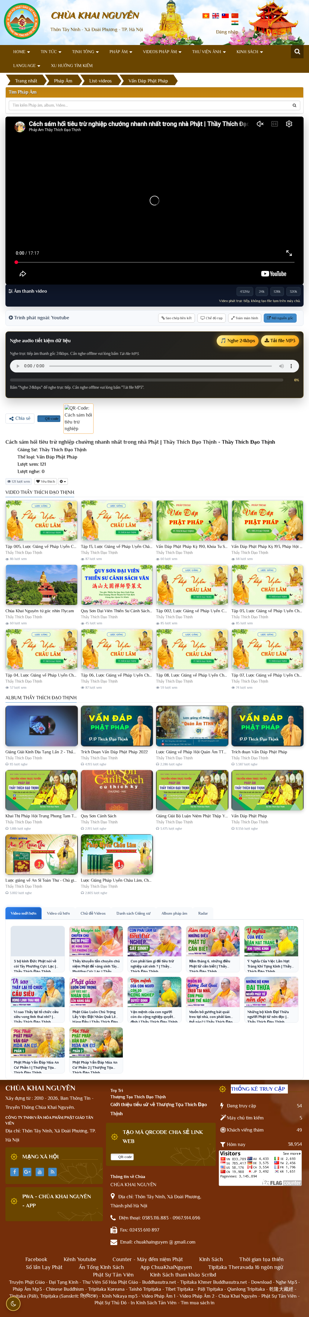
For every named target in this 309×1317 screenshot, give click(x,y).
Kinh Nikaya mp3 (120, 1296)
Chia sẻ (22, 418)
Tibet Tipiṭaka (179, 1289)
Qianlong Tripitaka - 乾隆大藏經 (260, 1289)
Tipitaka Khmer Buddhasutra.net (213, 1282)
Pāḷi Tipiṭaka (210, 1289)
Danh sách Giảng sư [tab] (133, 913)
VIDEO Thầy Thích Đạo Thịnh (39, 492)
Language (24, 65)
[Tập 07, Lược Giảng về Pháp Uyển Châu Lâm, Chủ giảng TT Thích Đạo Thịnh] (267, 649)
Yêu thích (47, 481)
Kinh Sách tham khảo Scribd (183, 1275)
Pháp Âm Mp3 (27, 1289)
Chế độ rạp (213, 318)
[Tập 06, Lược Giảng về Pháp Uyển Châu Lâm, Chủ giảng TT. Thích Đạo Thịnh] (117, 649)
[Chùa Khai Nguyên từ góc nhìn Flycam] (41, 585)
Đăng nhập (227, 32)
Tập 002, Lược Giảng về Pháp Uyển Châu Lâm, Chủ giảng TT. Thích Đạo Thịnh (226, 610)
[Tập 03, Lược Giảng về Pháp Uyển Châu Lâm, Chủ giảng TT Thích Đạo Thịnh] (267, 585)
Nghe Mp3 (286, 1282)
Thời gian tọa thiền (261, 1259)
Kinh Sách (247, 51)
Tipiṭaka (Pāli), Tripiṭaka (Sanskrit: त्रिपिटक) (53, 1296)
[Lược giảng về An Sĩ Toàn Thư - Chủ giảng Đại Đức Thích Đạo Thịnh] (41, 855)
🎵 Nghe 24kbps (237, 340)
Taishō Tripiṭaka (145, 1289)
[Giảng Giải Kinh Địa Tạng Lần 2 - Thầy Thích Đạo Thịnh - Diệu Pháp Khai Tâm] (41, 726)
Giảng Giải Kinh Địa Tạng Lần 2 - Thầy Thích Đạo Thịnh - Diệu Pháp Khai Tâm (75, 751)
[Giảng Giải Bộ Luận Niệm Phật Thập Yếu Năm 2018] (192, 790)
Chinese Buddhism (65, 1289)
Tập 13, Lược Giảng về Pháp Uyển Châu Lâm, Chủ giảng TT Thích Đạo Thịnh (149, 546)
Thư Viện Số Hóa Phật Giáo (110, 1282)
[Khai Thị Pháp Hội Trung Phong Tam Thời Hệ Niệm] (41, 790)
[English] (215, 15)
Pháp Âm (119, 51)
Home (19, 51)
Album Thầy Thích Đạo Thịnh (41, 697)
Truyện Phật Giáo (27, 1282)
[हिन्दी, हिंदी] (234, 22)
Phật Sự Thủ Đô (110, 1303)
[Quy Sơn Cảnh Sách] (117, 790)
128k (277, 291)
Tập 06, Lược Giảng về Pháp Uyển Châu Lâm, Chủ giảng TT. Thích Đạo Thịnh (150, 675)
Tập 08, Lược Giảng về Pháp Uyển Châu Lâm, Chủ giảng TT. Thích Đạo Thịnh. (225, 675)
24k (262, 291)
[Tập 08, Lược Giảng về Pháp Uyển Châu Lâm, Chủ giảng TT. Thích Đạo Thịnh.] (192, 649)
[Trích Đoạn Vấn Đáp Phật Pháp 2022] (117, 726)
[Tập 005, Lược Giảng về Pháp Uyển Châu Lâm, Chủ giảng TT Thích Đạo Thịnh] (41, 521)
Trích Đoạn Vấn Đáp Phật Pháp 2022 (114, 751)
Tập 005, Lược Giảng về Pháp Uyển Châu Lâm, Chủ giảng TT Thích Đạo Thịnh (75, 546)
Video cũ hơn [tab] (58, 913)
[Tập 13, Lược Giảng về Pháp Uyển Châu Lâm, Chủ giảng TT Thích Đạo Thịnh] (117, 521)
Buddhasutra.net (159, 1282)
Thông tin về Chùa (127, 1176)
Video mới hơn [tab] (23, 913)
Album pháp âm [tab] (174, 913)
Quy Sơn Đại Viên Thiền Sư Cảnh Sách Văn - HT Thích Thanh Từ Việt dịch (147, 610)
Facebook (36, 1259)
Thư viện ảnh (206, 51)
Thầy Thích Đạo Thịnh (248, 442)
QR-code (51, 419)
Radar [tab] (203, 913)
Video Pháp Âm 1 (158, 1296)
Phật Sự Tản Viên (113, 1275)
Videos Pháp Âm (160, 51)
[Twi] (225, 15)
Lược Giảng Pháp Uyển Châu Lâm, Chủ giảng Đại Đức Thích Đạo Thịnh (144, 880)
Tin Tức (49, 51)
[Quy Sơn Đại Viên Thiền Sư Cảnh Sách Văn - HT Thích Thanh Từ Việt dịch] (117, 585)
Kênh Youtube (80, 1259)
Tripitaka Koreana (106, 1289)
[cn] (234, 15)
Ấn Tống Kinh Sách (101, 1267)
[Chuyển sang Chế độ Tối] (13, 1303)
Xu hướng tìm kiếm (72, 65)
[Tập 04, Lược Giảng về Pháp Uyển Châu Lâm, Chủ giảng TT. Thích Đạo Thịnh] (41, 649)
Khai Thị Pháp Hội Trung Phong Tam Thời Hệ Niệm (50, 815)
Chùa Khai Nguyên (237, 1296)
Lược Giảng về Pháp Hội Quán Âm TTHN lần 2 (198, 751)
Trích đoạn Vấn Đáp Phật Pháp (259, 751)
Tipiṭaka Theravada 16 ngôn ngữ (245, 1267)
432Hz (245, 291)
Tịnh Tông (83, 51)
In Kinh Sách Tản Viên (154, 1303)
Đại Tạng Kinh (63, 1282)
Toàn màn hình (246, 318)
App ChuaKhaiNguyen (166, 1267)
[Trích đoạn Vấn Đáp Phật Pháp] (267, 726)
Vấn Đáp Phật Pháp (249, 815)
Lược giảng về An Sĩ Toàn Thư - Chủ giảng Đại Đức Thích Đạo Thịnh (66, 880)
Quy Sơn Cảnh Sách (98, 815)
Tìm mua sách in (198, 1303)
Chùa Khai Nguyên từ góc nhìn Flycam (39, 610)
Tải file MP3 (282, 340)
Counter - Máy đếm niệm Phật (148, 1259)
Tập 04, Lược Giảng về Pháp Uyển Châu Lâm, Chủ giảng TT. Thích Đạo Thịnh (74, 675)
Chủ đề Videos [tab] (93, 913)
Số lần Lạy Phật (44, 1267)
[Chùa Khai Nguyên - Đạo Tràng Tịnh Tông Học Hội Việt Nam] (22, 21)
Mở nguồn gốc (282, 318)
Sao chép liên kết (178, 318)
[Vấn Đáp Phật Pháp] (267, 790)
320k (293, 291)
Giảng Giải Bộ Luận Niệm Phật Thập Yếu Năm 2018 (202, 815)
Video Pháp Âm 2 (197, 1296)
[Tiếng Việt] (205, 15)
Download (261, 1282)
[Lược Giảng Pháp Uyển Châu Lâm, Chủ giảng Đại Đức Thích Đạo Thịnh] (117, 855)
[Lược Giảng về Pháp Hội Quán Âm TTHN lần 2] (192, 726)
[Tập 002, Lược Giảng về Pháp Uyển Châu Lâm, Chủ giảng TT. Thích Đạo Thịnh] (192, 585)
